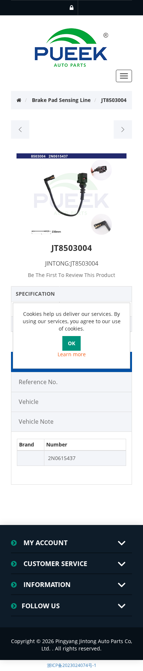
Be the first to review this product (71, 274)
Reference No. (38, 382)
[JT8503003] (20, 129)
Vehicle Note (36, 421)
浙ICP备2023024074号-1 (71, 665)
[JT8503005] (122, 129)
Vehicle (28, 402)
